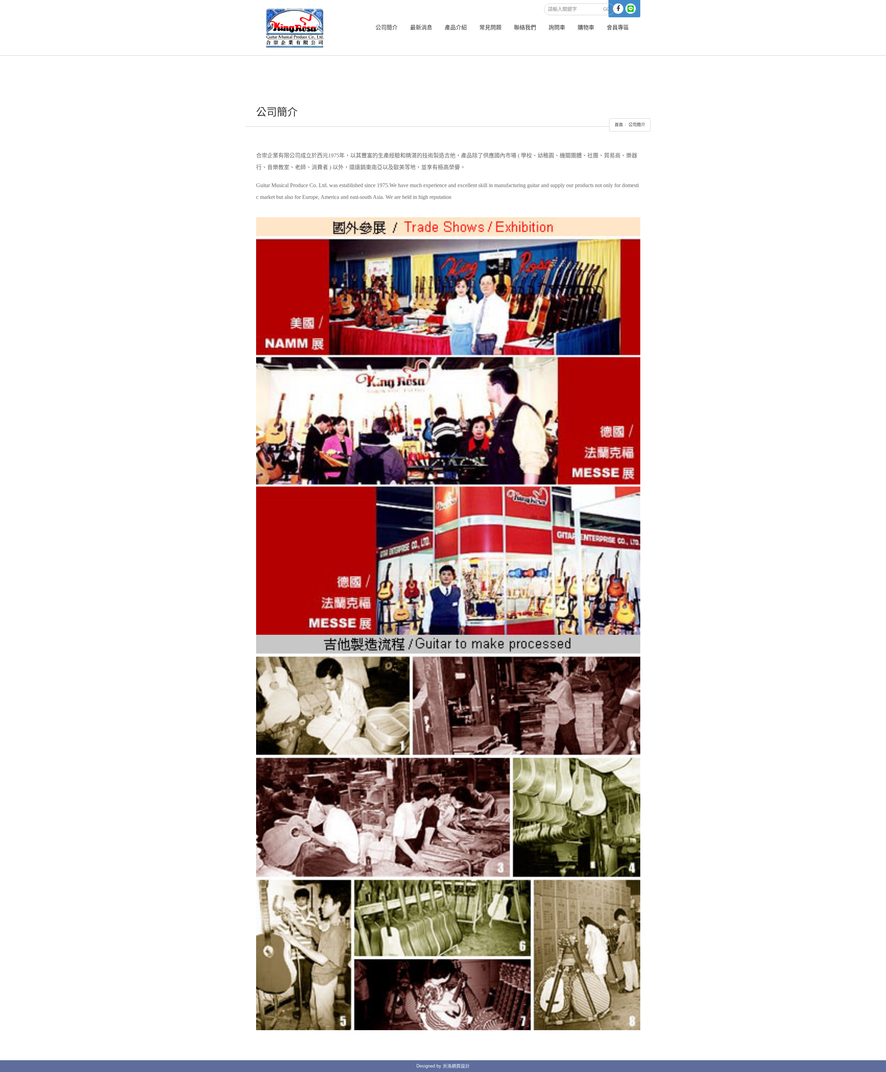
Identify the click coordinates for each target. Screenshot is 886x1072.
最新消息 (421, 27)
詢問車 (557, 27)
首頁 (619, 124)
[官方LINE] (630, 8)
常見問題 (490, 27)
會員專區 (618, 27)
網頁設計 (461, 1066)
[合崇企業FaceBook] (618, 8)
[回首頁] (295, 27)
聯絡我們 (525, 27)
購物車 (586, 27)
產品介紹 (456, 27)
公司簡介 (387, 27)
